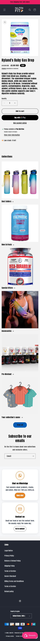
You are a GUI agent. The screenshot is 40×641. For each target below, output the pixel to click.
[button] (4, 9)
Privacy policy (10, 636)
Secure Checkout (10, 576)
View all (20, 425)
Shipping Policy (9, 566)
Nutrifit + (11, 633)
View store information (12, 135)
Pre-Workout (7, 374)
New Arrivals (7, 244)
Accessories (7, 331)
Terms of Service (10, 571)
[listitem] (20, 484)
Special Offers (7, 288)
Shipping (4, 68)
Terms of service (20, 636)
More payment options (20, 123)
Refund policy (9, 591)
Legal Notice (8, 550)
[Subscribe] (33, 456)
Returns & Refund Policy (12, 561)
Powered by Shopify (20, 633)
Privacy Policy (9, 556)
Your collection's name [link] (11, 417)
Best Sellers (6, 201)
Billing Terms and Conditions (14, 581)
